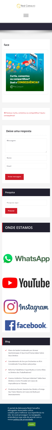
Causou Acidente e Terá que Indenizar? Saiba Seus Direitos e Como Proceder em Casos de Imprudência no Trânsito (27, 381)
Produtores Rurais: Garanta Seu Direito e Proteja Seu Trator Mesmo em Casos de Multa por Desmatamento (26, 392)
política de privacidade (23, 419)
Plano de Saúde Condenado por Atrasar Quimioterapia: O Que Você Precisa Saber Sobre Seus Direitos (26, 353)
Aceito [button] (31, 424)
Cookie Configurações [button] (17, 424)
